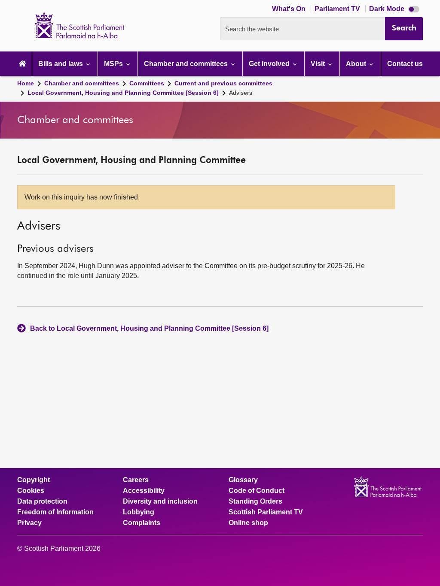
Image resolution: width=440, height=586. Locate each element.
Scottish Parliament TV (266, 512)
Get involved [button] (270, 63)
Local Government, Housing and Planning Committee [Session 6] (123, 92)
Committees (146, 83)
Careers (136, 480)
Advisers (240, 92)
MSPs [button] (114, 63)
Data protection (42, 501)
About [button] (357, 63)
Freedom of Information (55, 512)
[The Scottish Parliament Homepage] (22, 63)
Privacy (29, 523)
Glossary (243, 480)
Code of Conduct (256, 490)
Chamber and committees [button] (186, 63)
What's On (289, 8)
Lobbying (138, 512)
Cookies (30, 490)
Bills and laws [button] (61, 63)
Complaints (141, 523)
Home (25, 83)
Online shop (248, 523)
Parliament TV (338, 8)
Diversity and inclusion (160, 501)
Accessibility (144, 490)
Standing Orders (255, 501)
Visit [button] (319, 63)
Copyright (33, 480)
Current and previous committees (223, 83)
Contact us (405, 63)
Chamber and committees (81, 83)
